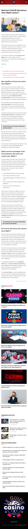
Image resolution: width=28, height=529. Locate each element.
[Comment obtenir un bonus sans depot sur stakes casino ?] (14, 377)
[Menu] (2, 2)
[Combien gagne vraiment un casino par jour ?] (4, 436)
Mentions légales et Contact (21, 525)
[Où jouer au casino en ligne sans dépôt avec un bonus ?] (14, 296)
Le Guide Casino (4, 6)
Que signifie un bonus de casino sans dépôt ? (13, 71)
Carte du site (14, 521)
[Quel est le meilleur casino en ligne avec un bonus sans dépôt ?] (14, 336)
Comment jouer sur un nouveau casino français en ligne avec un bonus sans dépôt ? (17, 421)
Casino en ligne (11, 6)
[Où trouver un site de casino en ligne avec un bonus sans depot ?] (14, 316)
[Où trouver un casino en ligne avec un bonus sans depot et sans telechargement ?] (14, 357)
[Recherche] (26, 2)
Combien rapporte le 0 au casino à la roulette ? (14, 447)
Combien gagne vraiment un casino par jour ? (13, 459)
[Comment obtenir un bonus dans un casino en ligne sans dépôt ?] (14, 397)
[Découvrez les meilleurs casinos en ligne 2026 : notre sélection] (4, 429)
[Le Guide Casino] (14, 2)
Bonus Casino (16, 6)
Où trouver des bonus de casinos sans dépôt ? (14, 77)
